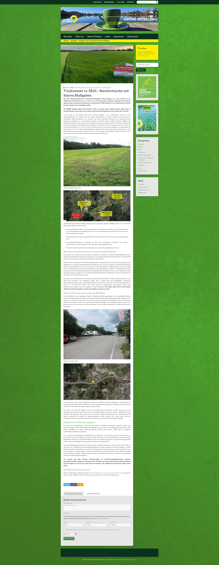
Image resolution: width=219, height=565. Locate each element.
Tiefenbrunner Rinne (96, 87)
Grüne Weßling (140, 19)
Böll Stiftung (130, 2)
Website (112, 522)
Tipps (139, 168)
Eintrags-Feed (142, 187)
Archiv (140, 149)
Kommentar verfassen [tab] (74, 494)
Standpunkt (74, 40)
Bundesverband (97, 2)
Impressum (119, 36)
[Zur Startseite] (70, 23)
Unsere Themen (94, 36)
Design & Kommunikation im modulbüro (127, 559)
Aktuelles (68, 36)
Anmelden (141, 184)
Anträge (140, 147)
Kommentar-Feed (143, 190)
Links (107, 36)
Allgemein (141, 144)
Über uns (80, 36)
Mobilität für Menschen (145, 162)
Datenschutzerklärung (103, 518)
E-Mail (80, 484)
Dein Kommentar (68, 503)
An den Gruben (76, 87)
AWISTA (82, 87)
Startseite (66, 40)
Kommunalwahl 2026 (144, 155)
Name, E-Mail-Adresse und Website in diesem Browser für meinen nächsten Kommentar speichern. (93, 529)
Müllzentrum (88, 87)
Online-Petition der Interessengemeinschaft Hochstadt (108, 473)
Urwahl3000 (106, 559)
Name (65, 522)
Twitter (67, 484)
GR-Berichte (141, 152)
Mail (94, 522)
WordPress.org (142, 192)
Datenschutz (132, 36)
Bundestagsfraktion (109, 2)
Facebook (73, 484)
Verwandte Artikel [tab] (93, 494)
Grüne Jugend (120, 2)
